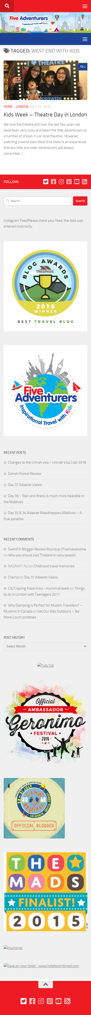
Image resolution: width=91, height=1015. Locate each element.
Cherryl (13, 577)
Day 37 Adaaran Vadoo (25, 485)
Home (8, 107)
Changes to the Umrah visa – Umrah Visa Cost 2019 (47, 462)
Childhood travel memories (54, 566)
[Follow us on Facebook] (53, 182)
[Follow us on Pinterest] (69, 182)
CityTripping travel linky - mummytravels (38, 588)
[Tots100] (45, 665)
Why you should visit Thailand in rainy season (41, 555)
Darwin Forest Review (24, 473)
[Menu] (85, 6)
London (22, 107)
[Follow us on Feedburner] (84, 182)
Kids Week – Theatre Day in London (45, 114)
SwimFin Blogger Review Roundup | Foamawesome (47, 549)
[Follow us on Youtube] (77, 182)
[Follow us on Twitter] (46, 182)
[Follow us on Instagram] (61, 182)
